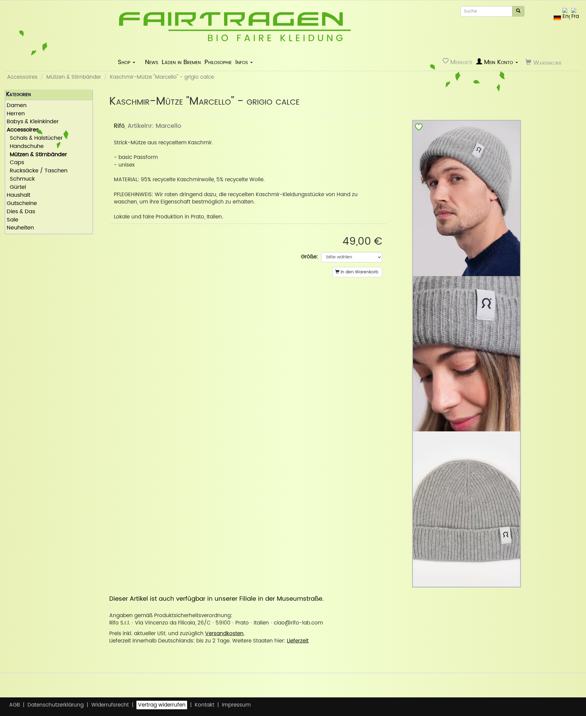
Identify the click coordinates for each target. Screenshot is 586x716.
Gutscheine (22, 204)
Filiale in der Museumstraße (280, 599)
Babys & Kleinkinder (33, 122)
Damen (17, 106)
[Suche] (518, 11)
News (151, 62)
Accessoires (22, 77)
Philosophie (218, 62)
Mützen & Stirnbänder (73, 77)
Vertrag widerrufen (161, 705)
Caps (15, 163)
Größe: (309, 257)
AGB (14, 705)
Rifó (119, 126)
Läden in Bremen (181, 62)
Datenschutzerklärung (55, 705)
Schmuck (21, 179)
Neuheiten (20, 228)
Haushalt (18, 195)
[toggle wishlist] (419, 128)
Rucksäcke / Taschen (37, 171)
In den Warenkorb (358, 271)
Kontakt (204, 705)
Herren (16, 114)
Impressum (236, 705)
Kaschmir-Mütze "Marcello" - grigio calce (162, 77)
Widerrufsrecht (110, 705)
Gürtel (16, 187)
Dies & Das (21, 212)
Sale (12, 220)
